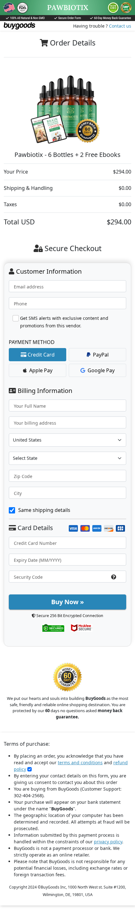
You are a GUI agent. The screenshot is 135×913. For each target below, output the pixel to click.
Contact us (120, 26)
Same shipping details (44, 510)
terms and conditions (80, 762)
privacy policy (108, 842)
